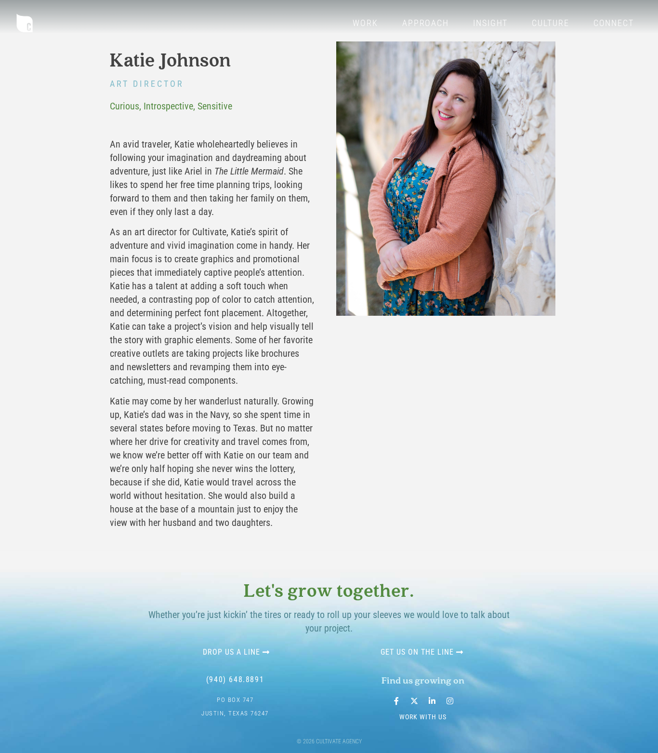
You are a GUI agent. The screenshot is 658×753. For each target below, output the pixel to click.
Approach (425, 23)
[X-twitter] (414, 701)
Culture (550, 23)
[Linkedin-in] (432, 701)
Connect (613, 23)
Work (365, 23)
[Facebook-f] (396, 701)
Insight (490, 23)
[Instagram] (450, 701)
